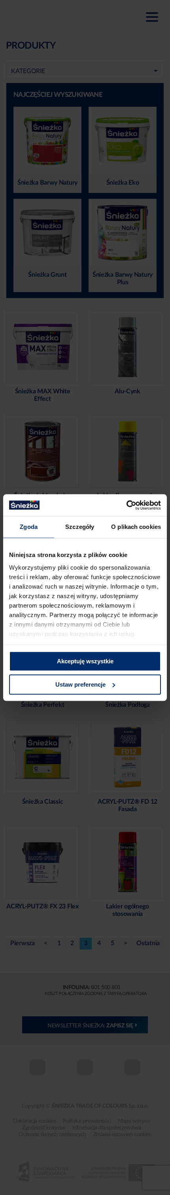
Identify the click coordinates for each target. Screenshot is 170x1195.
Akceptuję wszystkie (85, 661)
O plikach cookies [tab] (136, 526)
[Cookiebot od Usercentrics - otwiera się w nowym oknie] (126, 505)
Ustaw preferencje (80, 684)
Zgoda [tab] (29, 526)
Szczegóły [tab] (79, 526)
